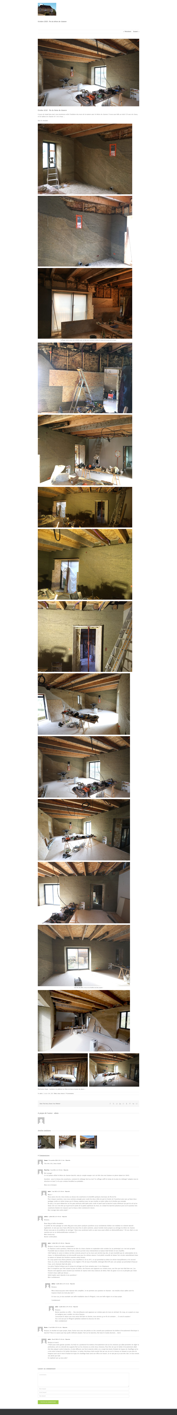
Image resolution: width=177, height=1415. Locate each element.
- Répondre (67, 1160)
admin (41, 1093)
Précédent (128, 31)
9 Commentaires (70, 1093)
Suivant (135, 31)
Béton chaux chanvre (59, 1093)
